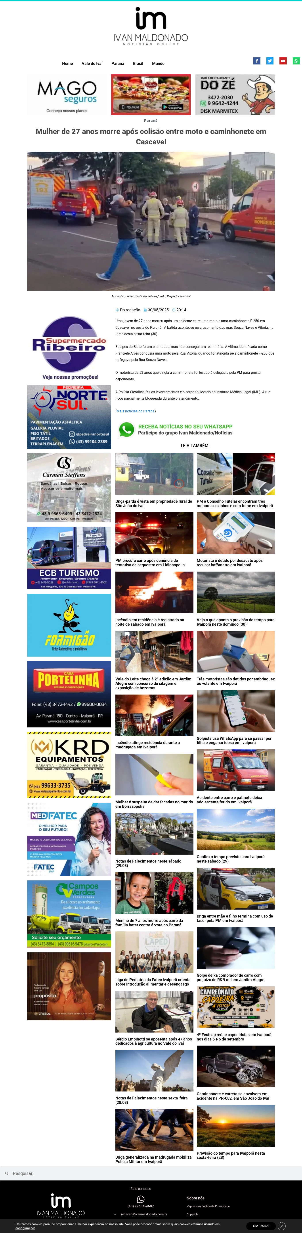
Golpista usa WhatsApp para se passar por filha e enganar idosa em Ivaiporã (234, 740)
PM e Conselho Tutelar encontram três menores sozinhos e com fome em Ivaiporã (235, 503)
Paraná (117, 63)
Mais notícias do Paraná (136, 411)
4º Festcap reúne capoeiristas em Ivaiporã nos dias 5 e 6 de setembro (234, 1036)
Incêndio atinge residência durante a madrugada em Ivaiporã (147, 744)
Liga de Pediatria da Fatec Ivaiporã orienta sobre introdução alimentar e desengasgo (153, 981)
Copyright (193, 1214)
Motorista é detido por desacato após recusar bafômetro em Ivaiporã (230, 562)
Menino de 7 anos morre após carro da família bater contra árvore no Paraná (149, 922)
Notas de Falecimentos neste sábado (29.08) (148, 863)
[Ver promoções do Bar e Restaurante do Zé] (235, 94)
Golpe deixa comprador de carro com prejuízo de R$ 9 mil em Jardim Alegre (230, 977)
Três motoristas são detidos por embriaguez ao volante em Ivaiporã (236, 681)
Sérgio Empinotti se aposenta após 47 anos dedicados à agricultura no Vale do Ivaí (153, 1041)
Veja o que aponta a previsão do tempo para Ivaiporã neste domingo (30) (236, 622)
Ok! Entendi (261, 1226)
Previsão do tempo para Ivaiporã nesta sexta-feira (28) (231, 1155)
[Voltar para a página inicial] (151, 26)
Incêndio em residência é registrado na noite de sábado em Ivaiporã (149, 622)
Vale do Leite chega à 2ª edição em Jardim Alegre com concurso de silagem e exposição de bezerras (153, 683)
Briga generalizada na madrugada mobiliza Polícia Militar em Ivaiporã (153, 1159)
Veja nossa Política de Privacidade (208, 1206)
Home (67, 63)
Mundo (158, 63)
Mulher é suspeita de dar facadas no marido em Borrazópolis (154, 804)
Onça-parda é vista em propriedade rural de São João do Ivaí (153, 503)
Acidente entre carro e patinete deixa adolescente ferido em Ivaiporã (229, 799)
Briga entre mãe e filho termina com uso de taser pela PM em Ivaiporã (235, 918)
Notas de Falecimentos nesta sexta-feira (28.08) (151, 1100)
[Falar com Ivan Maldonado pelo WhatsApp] (140, 1199)
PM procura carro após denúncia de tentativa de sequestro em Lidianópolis (150, 562)
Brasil (138, 63)
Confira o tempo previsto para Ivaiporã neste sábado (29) (231, 858)
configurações (25, 1228)
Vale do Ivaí (92, 63)
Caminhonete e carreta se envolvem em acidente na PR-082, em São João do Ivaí (233, 1096)
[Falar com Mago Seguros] (67, 94)
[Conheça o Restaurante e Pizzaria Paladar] (151, 94)
